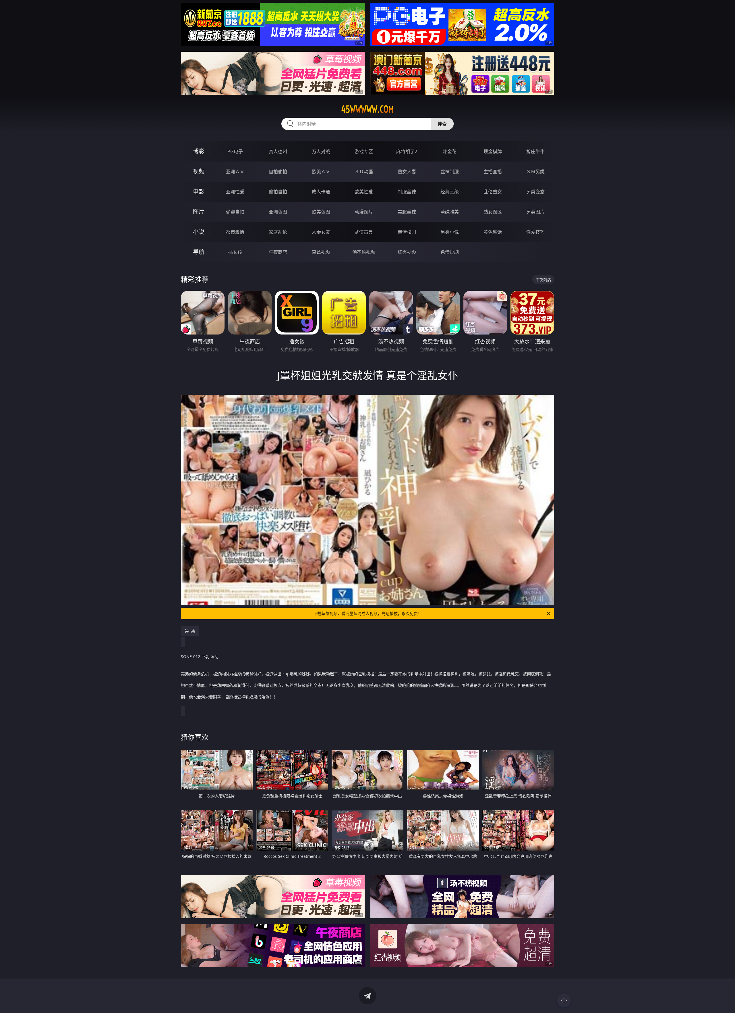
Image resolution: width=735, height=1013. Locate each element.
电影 (198, 191)
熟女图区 (492, 212)
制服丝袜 (407, 192)
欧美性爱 (364, 192)
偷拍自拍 (278, 192)
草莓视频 (321, 252)
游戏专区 (364, 151)
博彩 (198, 151)
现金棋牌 (492, 151)
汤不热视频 (363, 252)
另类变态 (535, 192)
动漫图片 (364, 212)
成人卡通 (321, 192)
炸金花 (450, 151)
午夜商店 (278, 252)
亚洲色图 (278, 212)
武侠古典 (364, 232)
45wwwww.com (367, 109)
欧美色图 (321, 212)
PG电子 (235, 151)
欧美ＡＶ (321, 171)
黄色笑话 (492, 232)
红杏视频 (407, 252)
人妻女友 (321, 232)
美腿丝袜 (407, 212)
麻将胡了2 (406, 151)
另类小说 (449, 232)
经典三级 (449, 192)
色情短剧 (449, 252)
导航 (198, 252)
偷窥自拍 (235, 212)
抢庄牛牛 (535, 151)
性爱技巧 (535, 232)
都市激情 (235, 232)
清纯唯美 (449, 212)
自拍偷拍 (278, 171)
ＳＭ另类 (535, 171)
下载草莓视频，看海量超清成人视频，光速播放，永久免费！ (367, 613)
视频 (198, 171)
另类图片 (535, 212)
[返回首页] (564, 1000)
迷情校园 (407, 232)
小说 (198, 232)
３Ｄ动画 (364, 171)
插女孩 (235, 252)
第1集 (190, 630)
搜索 (442, 124)
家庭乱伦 (278, 232)
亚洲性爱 (235, 192)
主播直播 (492, 171)
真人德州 (278, 151)
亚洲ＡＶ (235, 171)
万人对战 (321, 151)
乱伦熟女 (492, 192)
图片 (198, 212)
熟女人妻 (407, 171)
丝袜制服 (449, 171)
